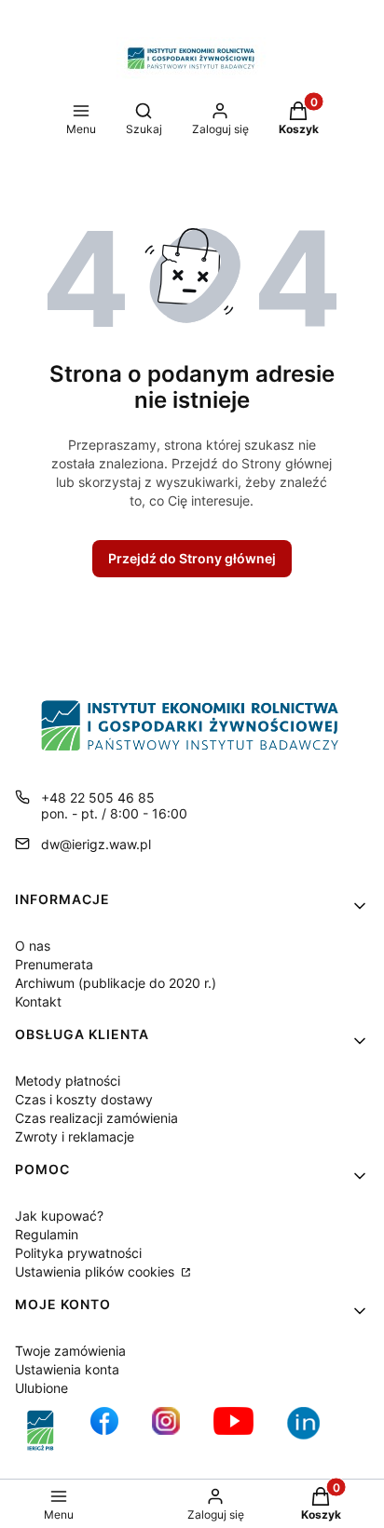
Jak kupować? (59, 1216)
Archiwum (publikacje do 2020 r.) (115, 983)
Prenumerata (54, 964)
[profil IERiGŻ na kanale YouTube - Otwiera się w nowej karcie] (233, 1431)
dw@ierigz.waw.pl (96, 844)
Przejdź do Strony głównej (192, 558)
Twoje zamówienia (70, 1351)
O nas (32, 945)
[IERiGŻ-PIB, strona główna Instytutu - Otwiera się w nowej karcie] (40, 1431)
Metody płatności (67, 1081)
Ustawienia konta (67, 1369)
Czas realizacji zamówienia (96, 1118)
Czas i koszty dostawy (84, 1099)
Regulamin (46, 1234)
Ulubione (41, 1388)
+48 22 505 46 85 (98, 797)
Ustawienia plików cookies (96, 1271)
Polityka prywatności (78, 1253)
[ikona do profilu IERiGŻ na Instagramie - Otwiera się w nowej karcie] (166, 1431)
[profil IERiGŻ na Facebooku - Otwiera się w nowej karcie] (104, 1431)
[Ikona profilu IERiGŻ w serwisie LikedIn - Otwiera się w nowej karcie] (310, 1431)
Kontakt (38, 1001)
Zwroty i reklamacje (74, 1136)
